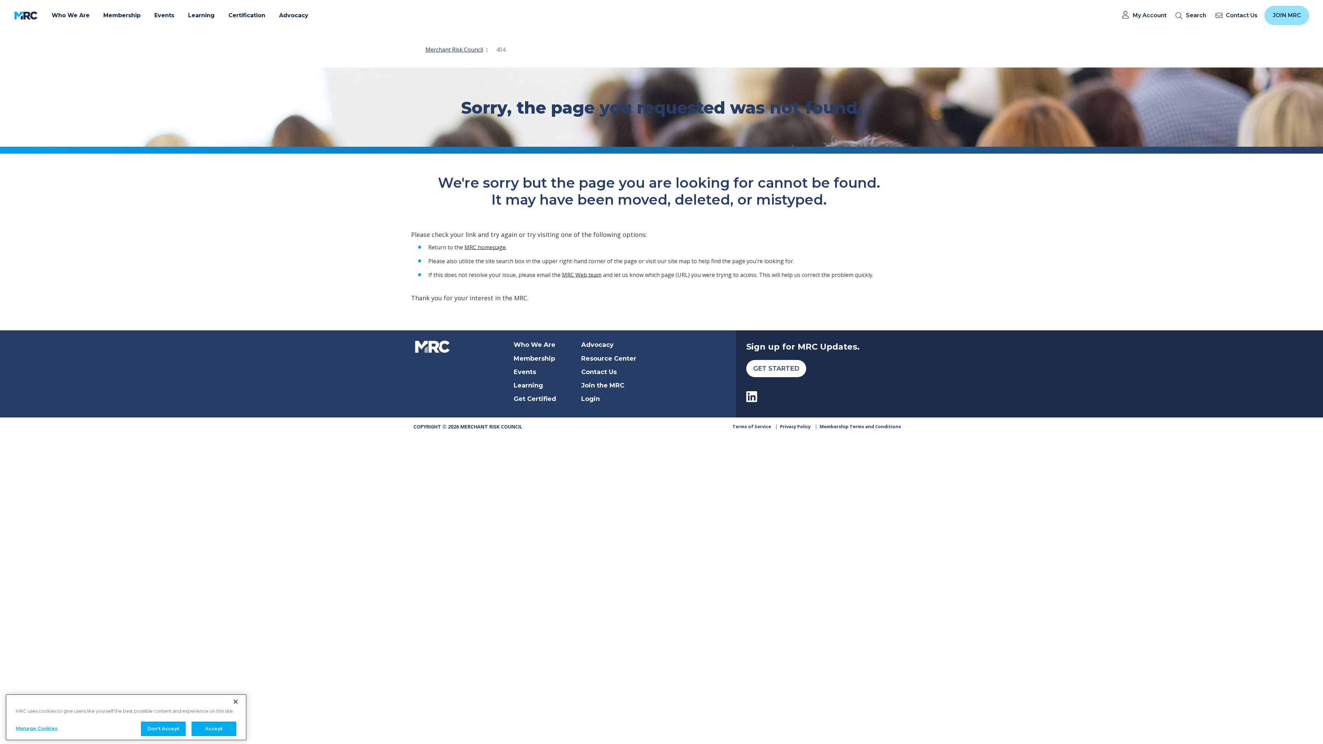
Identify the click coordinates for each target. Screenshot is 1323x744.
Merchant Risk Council (454, 49)
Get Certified (535, 399)
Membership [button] (122, 15)
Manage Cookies (37, 728)
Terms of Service (751, 426)
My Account (1150, 15)
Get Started (776, 368)
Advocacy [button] (293, 15)
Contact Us (599, 372)
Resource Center (608, 358)
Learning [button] (201, 15)
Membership (534, 358)
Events (525, 372)
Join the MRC (602, 385)
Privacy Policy (795, 426)
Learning (528, 385)
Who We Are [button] (71, 15)
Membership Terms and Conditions (860, 426)
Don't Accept (163, 728)
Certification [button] (246, 15)
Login (590, 399)
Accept (214, 728)
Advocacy (597, 345)
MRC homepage (485, 247)
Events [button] (164, 15)
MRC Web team (582, 274)
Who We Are (534, 345)
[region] (126, 717)
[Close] (235, 701)
